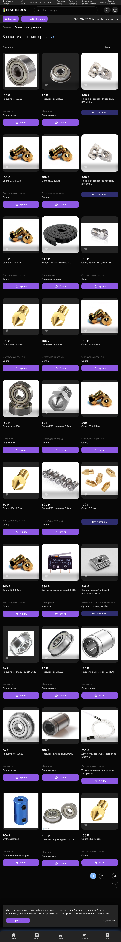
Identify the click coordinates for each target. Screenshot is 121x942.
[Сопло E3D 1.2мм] (60, 152)
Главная (7, 27)
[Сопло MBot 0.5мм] (21, 480)
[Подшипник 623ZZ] (21, 71)
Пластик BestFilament (34, 18)
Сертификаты (46, 2)
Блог (102, 2)
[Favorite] (7, 85)
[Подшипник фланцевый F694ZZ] (21, 644)
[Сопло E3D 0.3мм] (99, 398)
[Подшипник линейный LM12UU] (99, 644)
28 (115, 875)
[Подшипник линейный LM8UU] (60, 726)
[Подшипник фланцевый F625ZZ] (60, 811)
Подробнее (109, 920)
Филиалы (33, 2)
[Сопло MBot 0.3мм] (21, 317)
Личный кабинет (111, 2)
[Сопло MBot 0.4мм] (60, 317)
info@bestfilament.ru (107, 18)
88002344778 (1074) (84, 18)
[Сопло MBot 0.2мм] (99, 811)
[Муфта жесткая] (21, 811)
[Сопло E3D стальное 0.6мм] (99, 235)
